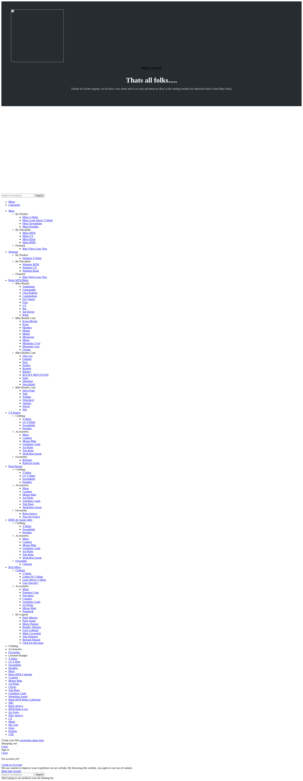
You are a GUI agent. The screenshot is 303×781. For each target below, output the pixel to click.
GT (24, 305)
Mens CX (27, 236)
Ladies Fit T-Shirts (32, 576)
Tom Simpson (30, 636)
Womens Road (30, 270)
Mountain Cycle (31, 343)
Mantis (26, 330)
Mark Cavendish (31, 633)
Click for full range (32, 642)
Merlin (26, 333)
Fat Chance (28, 299)
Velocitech (28, 400)
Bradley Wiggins (31, 627)
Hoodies (27, 428)
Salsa (25, 377)
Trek (25, 393)
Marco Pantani (30, 623)
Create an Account (11, 764)
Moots (25, 340)
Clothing (20, 570)
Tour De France (31, 516)
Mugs (25, 434)
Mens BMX (29, 242)
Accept (17, 771)
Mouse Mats (29, 441)
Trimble (26, 396)
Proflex (26, 365)
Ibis (24, 308)
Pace (25, 362)
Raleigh (26, 368)
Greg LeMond (30, 630)
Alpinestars (28, 286)
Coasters (27, 437)
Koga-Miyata (29, 321)
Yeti (24, 409)
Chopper (27, 564)
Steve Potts (28, 390)
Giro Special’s (30, 582)
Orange (26, 349)
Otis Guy (27, 355)
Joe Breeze (28, 311)
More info (6, 771)
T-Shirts (26, 418)
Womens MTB (30, 264)
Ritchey (26, 371)
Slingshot (27, 381)
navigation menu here (32, 740)
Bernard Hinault (31, 639)
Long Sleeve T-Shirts (34, 579)
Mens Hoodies (30, 226)
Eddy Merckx (30, 617)
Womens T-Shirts (32, 258)
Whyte (26, 406)
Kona (25, 324)
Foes (25, 302)
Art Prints (27, 447)
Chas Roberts (29, 292)
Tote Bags (28, 450)
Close (4, 746)
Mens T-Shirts (30, 217)
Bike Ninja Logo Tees (34, 248)
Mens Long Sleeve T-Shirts (37, 220)
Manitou (27, 327)
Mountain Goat (30, 346)
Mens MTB (28, 232)
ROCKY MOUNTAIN (35, 374)
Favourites (21, 560)
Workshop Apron (32, 453)
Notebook (27, 611)
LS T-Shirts (28, 422)
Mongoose (28, 336)
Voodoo (26, 403)
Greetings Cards (31, 444)
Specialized (28, 384)
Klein (25, 314)
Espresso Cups (30, 592)
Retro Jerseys (29, 513)
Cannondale (29, 289)
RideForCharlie (31, 463)
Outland (26, 359)
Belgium (27, 459)
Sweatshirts (28, 425)
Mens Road (28, 239)
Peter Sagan (29, 620)
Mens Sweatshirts (32, 223)
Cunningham (29, 295)
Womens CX (29, 267)
